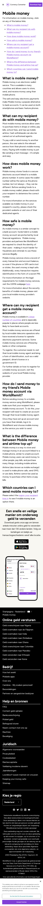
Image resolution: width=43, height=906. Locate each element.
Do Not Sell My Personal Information (21, 896)
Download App (35, 5)
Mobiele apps (9, 676)
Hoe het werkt (9, 672)
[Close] (40, 881)
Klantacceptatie (10, 762)
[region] (21, 892)
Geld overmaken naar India (15, 634)
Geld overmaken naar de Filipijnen (18, 629)
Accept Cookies (21, 902)
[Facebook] (14, 810)
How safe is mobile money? (19, 40)
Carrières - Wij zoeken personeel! (18, 685)
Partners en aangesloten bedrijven (18, 693)
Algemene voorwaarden (14, 749)
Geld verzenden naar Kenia (15, 659)
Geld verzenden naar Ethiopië (16, 655)
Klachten (7, 732)
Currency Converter (18, 5)
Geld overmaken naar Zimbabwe (17, 638)
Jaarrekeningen (9, 770)
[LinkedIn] (25, 810)
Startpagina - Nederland (14, 611)
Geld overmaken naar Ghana (15, 642)
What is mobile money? (17, 25)
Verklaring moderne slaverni (15, 766)
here (28, 284)
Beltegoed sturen (11, 723)
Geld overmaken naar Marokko (16, 650)
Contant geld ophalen (13, 711)
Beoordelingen (9, 689)
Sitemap (6, 783)
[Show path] (28, 611)
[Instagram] (21, 810)
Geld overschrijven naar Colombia (18, 646)
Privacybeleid (9, 753)
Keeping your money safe (14, 779)
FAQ (5, 706)
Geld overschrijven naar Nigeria (17, 625)
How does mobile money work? (21, 36)
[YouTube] (29, 810)
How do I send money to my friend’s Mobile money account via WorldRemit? (23, 54)
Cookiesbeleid (9, 758)
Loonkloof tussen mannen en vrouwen (20, 775)
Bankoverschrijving (11, 715)
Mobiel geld (8, 719)
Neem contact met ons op (15, 728)
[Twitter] (18, 810)
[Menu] (3, 4)
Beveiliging (8, 736)
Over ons (7, 681)
